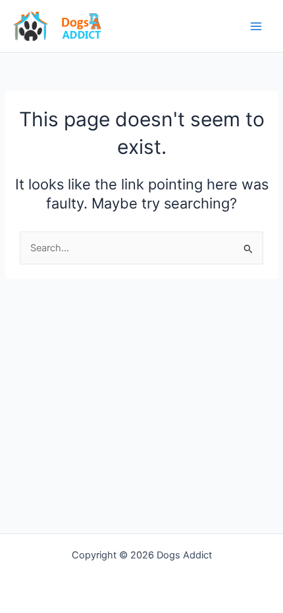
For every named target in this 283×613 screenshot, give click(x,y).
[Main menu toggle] (256, 26)
